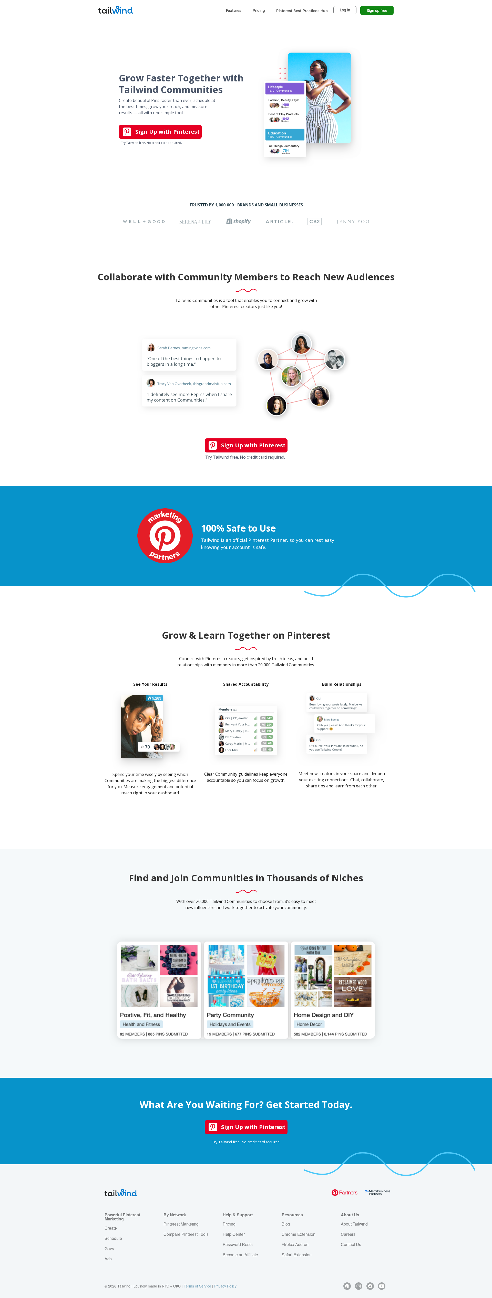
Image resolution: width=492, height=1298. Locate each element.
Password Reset (238, 1244)
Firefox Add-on (295, 1244)
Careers (348, 1234)
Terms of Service (197, 1286)
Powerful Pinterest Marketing (122, 1217)
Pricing (259, 10)
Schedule (113, 1238)
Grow (109, 1248)
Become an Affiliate (240, 1255)
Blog (286, 1224)
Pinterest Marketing (181, 1224)
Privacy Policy (225, 1286)
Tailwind (115, 10)
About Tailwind (354, 1224)
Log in (345, 10)
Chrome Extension (298, 1234)
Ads (108, 1259)
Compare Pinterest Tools (186, 1234)
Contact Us (351, 1244)
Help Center (234, 1234)
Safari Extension (297, 1255)
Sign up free (377, 10)
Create (111, 1228)
